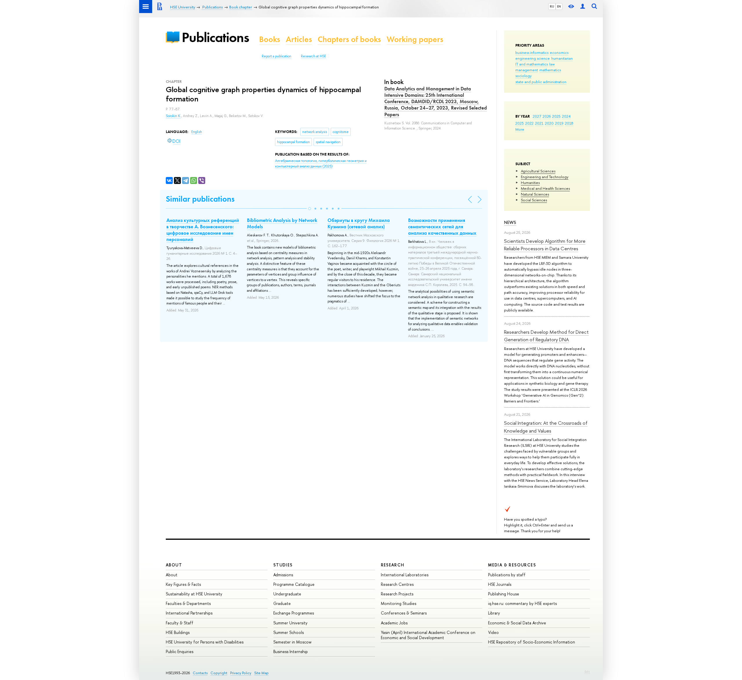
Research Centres (397, 584)
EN (559, 6)
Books (269, 39)
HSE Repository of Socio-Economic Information (531, 642)
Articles (299, 39)
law (552, 64)
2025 (556, 116)
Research (393, 565)
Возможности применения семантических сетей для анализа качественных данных (442, 226)
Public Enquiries (179, 651)
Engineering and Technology (544, 176)
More (519, 129)
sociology (523, 75)
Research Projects (397, 594)
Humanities (530, 182)
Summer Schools (288, 632)
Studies (283, 565)
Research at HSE (313, 56)
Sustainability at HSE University (194, 594)
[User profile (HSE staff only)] (582, 6)
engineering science (532, 58)
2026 (547, 116)
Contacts (200, 672)
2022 (529, 123)
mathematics (550, 69)
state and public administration (540, 81)
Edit (587, 672)
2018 (569, 123)
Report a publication (276, 56)
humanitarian (562, 58)
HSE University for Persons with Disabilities (204, 642)
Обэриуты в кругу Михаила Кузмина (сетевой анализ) (359, 223)
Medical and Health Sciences (545, 188)
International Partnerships (189, 613)
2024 (566, 116)
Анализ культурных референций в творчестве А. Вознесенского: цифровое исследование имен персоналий (202, 230)
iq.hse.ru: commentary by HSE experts (522, 603)
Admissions (283, 574)
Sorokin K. (173, 116)
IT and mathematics (531, 64)
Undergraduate (287, 594)
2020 (549, 123)
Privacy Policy (240, 672)
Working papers (415, 39)
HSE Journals (499, 584)
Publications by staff (506, 574)
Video (493, 632)
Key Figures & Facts (183, 584)
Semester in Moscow (292, 642)
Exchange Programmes (293, 613)
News (510, 222)
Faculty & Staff (179, 623)
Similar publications (200, 199)
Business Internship (290, 651)
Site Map (261, 672)
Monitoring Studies (398, 603)
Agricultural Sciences (538, 171)
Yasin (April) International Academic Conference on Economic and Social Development (428, 635)
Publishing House (503, 594)
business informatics (531, 52)
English (196, 132)
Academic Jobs (394, 623)
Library (494, 613)
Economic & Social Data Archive (517, 623)
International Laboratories (404, 574)
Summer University (290, 623)
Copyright (218, 672)
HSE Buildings (178, 632)
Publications (215, 37)
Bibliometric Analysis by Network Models (282, 223)
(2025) (321, 163)
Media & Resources (512, 565)
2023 (519, 123)
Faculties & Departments (188, 603)
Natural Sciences (535, 194)
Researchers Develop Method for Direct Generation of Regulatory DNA (546, 336)
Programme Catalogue (293, 584)
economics (559, 52)
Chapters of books (349, 39)
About (174, 565)
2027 (537, 116)
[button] (309, 209)
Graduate (282, 603)
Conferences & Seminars (404, 613)
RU (552, 6)
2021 (539, 123)
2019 (559, 123)
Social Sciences (534, 200)
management (526, 69)
